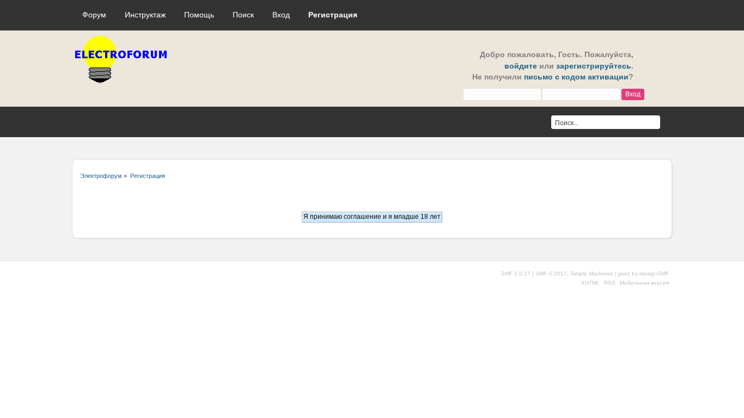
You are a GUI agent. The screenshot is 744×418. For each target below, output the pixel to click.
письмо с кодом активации (576, 77)
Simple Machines (591, 273)
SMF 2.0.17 (515, 273)
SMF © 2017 (551, 273)
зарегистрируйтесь (593, 66)
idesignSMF (654, 273)
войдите (520, 66)
